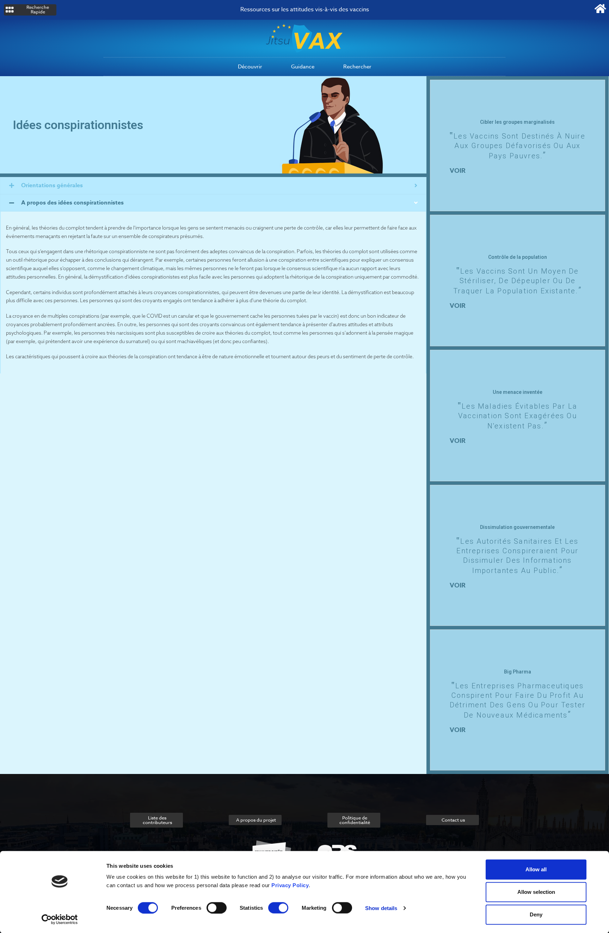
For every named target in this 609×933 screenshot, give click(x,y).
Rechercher (357, 67)
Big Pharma (517, 672)
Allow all (536, 869)
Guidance (302, 67)
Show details (381, 908)
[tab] (213, 185)
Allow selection (536, 892)
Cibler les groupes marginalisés (517, 122)
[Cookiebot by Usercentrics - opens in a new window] (60, 919)
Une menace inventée (517, 392)
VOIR (458, 170)
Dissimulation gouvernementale (517, 527)
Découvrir (250, 67)
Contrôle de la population (517, 257)
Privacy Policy (290, 885)
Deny (536, 914)
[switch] (217, 907)
